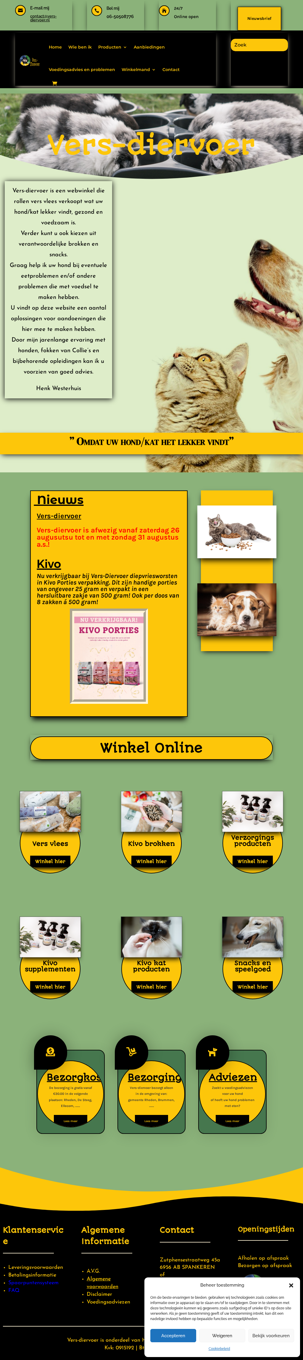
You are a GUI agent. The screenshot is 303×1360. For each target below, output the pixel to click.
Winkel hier (50, 861)
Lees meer (71, 1121)
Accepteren (173, 1335)
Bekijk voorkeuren (271, 1335)
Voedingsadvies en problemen (82, 69)
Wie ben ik (80, 47)
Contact (171, 69)
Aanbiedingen (149, 47)
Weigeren (222, 1335)
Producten (109, 47)
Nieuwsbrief (259, 18)
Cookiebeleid (219, 1349)
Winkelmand (136, 69)
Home (55, 47)
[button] (291, 1285)
